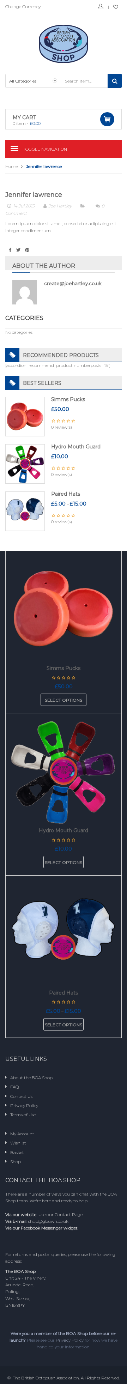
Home (11, 166)
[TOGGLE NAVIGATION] (14, 148)
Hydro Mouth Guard (76, 446)
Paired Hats (65, 494)
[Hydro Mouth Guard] (25, 463)
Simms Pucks (68, 399)
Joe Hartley (60, 205)
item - (27, 123)
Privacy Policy (70, 1340)
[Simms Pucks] (25, 416)
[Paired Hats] (25, 511)
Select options (63, 700)
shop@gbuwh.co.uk (48, 1221)
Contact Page (69, 1214)
